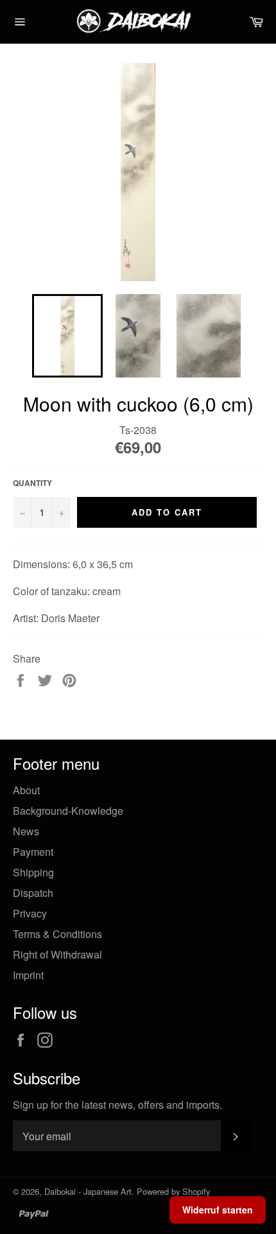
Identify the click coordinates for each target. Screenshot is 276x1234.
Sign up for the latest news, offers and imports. (117, 1105)
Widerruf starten (217, 1209)
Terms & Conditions (57, 933)
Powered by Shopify (173, 1191)
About (26, 790)
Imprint (28, 975)
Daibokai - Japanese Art (88, 1191)
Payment (33, 851)
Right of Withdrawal (57, 954)
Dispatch (33, 892)
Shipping (33, 872)
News (26, 831)
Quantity (32, 483)
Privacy (30, 913)
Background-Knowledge (68, 810)
